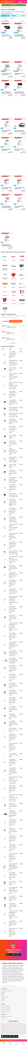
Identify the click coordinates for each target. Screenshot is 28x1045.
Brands (2, 995)
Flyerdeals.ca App (4, 996)
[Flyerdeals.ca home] (9, 1)
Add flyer (3, 1000)
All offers (5, 7)
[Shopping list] (22, 2)
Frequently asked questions (6, 990)
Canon (9, 7)
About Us (3, 998)
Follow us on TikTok (5, 1011)
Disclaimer (19, 1040)
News (2, 1001)
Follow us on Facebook (5, 1007)
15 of (5, 21)
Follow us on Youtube (5, 1010)
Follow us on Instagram (5, 1008)
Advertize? (3, 992)
